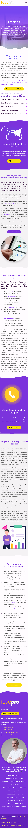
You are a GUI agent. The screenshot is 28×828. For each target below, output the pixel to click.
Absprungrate (6, 214)
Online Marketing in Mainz (15, 775)
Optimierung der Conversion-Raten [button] (12, 103)
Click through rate (9, 318)
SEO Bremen (9, 800)
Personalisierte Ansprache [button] (9, 110)
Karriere (9, 822)
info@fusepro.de (8, 735)
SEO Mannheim (8, 806)
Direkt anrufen (15, 161)
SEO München (23, 788)
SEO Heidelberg (10, 803)
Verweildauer (12, 490)
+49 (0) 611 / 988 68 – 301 (11, 732)
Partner (3, 822)
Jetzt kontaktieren (15, 685)
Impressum (17, 822)
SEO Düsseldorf (11, 794)
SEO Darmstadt (20, 800)
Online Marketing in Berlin (10, 781)
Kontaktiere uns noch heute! (14, 89)
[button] (26, 3)
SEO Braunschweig (20, 806)
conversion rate (11, 296)
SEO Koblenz (20, 803)
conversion (10, 291)
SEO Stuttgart (9, 797)
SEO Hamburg (11, 791)
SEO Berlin (20, 791)
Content (13, 602)
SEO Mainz (23, 781)
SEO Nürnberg (20, 797)
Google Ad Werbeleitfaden (17, 825)
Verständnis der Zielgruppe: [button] (10, 99)
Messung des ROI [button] (7, 106)
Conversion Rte (10, 203)
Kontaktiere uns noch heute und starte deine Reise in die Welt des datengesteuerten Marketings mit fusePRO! (14, 82)
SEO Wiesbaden (15, 784)
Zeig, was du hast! (14, 232)
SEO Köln (20, 794)
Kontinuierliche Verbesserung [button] (11, 114)
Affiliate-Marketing (15, 608)
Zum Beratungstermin (11, 714)
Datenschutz (4, 825)
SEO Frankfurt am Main (9, 788)
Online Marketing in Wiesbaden (14, 778)
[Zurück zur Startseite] (7, 3)
